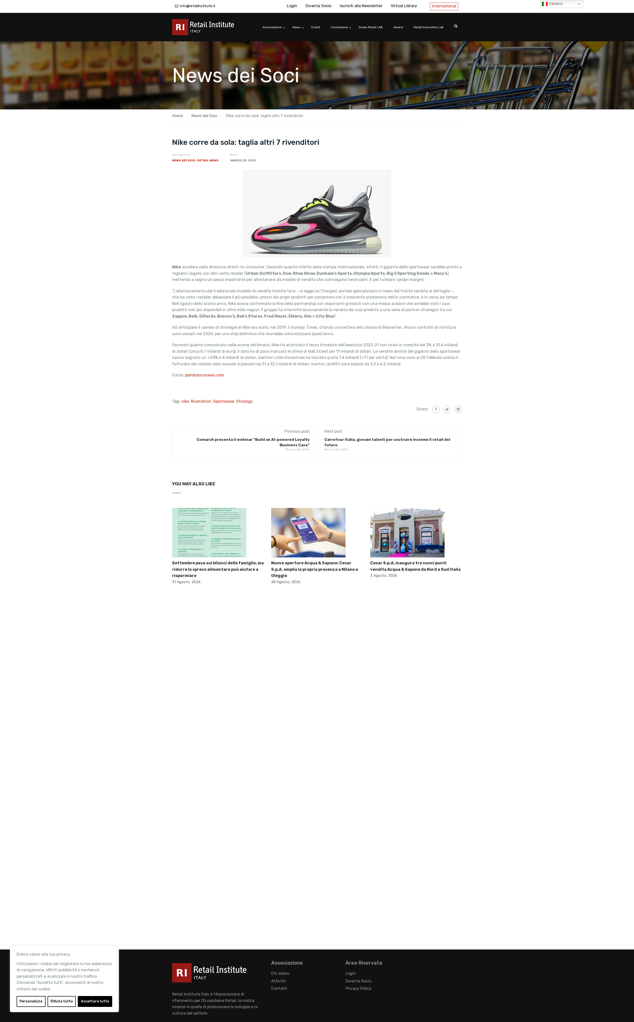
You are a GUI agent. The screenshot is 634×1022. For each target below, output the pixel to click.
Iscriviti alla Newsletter (361, 5)
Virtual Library (404, 5)
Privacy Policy (358, 988)
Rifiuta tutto (62, 1001)
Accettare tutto (95, 1001)
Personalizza (31, 1001)
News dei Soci (183, 160)
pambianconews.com (205, 375)
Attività (278, 981)
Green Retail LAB (371, 27)
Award (398, 27)
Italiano (555, 3)
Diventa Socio (318, 5)
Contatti (279, 988)
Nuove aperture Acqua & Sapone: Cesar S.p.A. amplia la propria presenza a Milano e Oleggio (314, 569)
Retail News (207, 160)
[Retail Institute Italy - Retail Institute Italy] (209, 29)
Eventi (315, 27)
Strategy (244, 401)
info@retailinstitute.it (197, 6)
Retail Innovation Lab (429, 27)
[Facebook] (436, 409)
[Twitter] (447, 409)
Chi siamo (280, 973)
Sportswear (223, 401)
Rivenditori (201, 401)
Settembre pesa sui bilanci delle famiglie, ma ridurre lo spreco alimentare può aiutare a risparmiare (218, 569)
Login (292, 5)
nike (185, 401)
